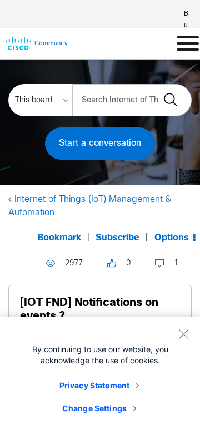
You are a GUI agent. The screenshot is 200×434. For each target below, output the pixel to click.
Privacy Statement (94, 385)
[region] (100, 375)
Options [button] (171, 238)
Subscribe (117, 238)
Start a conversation (100, 143)
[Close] (183, 333)
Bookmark (59, 238)
